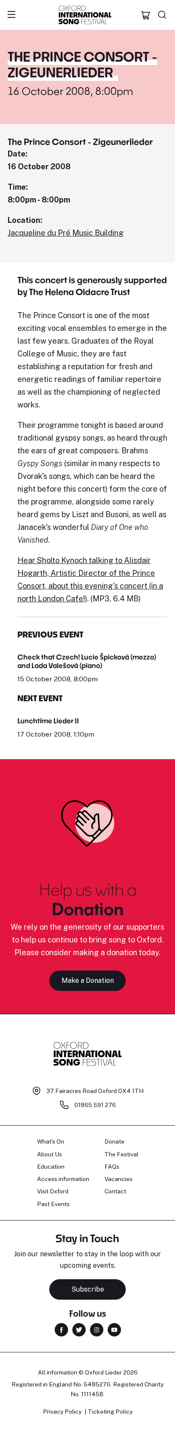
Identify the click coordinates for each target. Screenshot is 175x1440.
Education (51, 1166)
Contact (115, 1191)
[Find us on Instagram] (97, 1329)
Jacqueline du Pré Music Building (66, 232)
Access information (63, 1178)
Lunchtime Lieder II (48, 721)
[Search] (162, 15)
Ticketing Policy (110, 1411)
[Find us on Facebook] (61, 1329)
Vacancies (118, 1178)
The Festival (121, 1154)
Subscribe (87, 1289)
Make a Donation (88, 980)
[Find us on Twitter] (79, 1329)
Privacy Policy (62, 1411)
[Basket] (146, 15)
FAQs (111, 1166)
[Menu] (11, 15)
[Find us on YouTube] (114, 1329)
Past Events (53, 1204)
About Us (49, 1154)
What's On (50, 1141)
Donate (114, 1141)
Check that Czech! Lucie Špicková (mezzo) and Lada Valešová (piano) (86, 661)
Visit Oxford (52, 1191)
